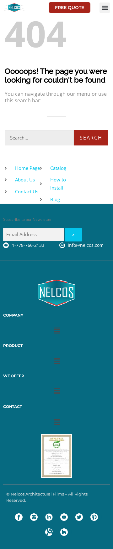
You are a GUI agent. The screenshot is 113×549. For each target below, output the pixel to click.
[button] (105, 8)
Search (91, 137)
